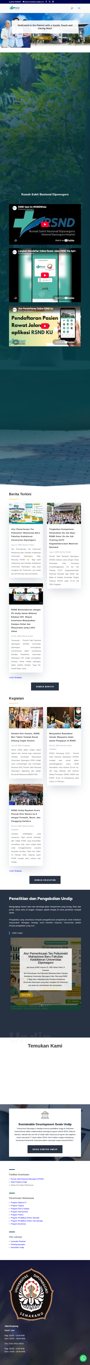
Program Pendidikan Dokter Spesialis (25, 1218)
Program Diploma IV (18, 1202)
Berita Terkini (28, 545)
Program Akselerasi (18, 1224)
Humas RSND (34, 967)
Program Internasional (19, 1212)
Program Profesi (17, 1215)
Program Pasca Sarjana (20, 1209)
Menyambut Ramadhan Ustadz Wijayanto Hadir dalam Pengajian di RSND (62, 737)
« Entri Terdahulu (15, 678)
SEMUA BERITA (45, 686)
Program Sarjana (17, 1206)
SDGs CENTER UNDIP (45, 1149)
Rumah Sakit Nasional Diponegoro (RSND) (27, 1179)
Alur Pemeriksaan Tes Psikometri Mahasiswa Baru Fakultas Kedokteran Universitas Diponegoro (46, 958)
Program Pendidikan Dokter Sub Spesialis (27, 1221)
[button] (83, 1358)
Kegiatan (26, 746)
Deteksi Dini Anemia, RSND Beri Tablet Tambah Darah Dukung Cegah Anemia (25, 737)
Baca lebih (26, 995)
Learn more (43, 38)
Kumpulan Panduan (18, 1241)
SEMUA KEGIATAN (45, 879)
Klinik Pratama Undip (19, 1182)
